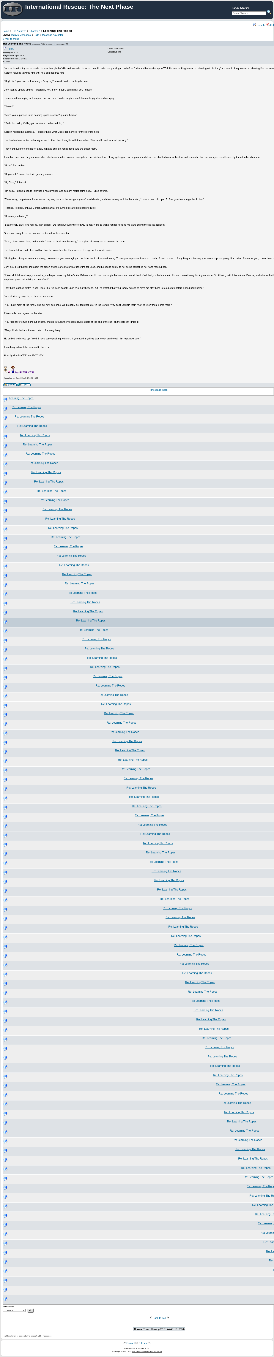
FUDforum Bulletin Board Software (147, 1351)
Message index (159, 389)
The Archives (19, 31)
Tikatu (10, 49)
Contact (130, 1343)
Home (6, 31)
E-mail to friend (11, 38)
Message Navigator (52, 35)
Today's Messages (21, 35)
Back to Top (159, 1318)
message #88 (62, 44)
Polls (36, 35)
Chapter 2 (34, 31)
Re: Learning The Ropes (17, 43)
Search (260, 25)
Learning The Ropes (21, 398)
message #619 (38, 44)
